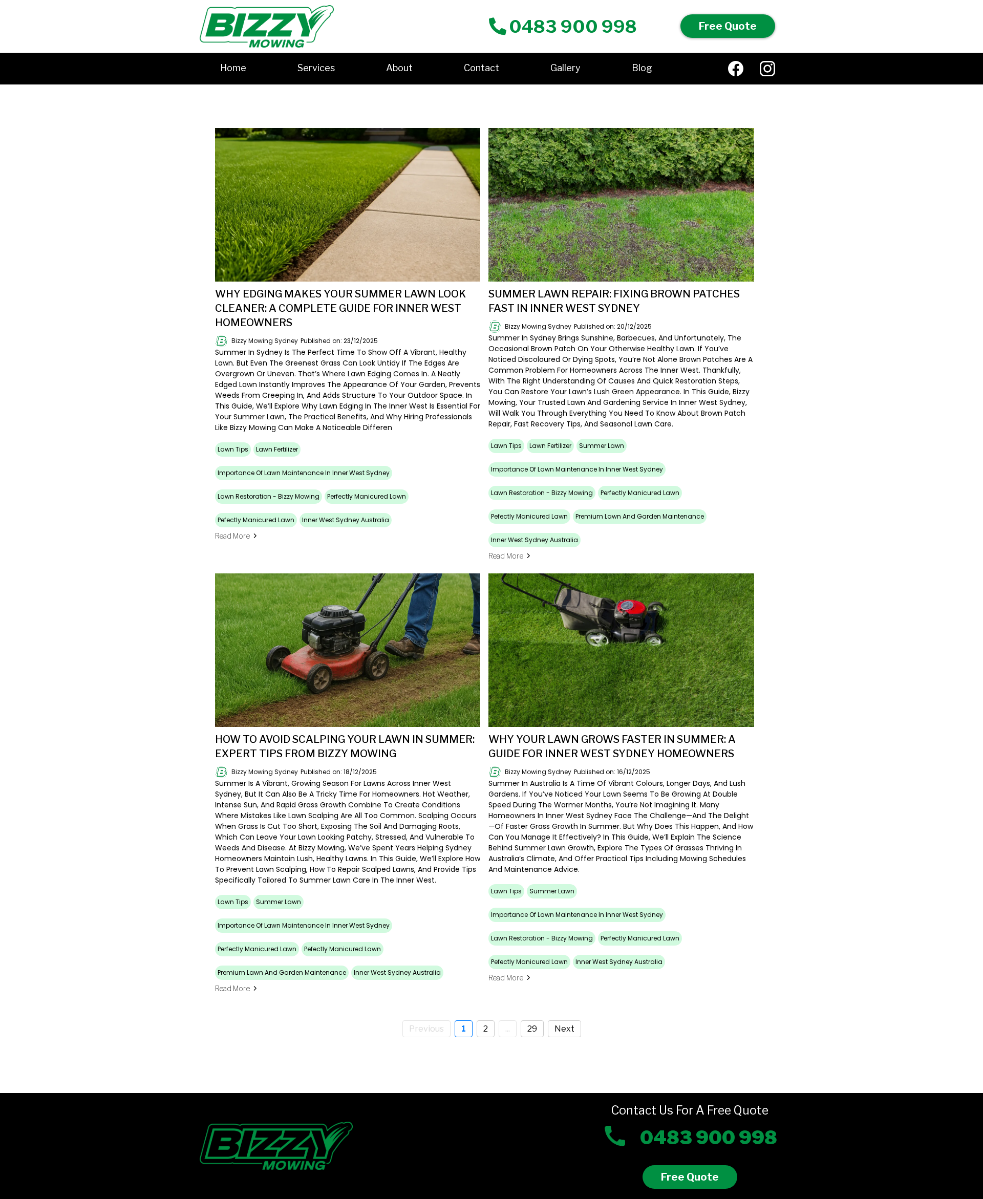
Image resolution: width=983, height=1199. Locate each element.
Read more (232, 535)
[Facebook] (736, 68)
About (399, 67)
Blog (642, 67)
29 (532, 1029)
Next (564, 1029)
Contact (481, 67)
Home (233, 67)
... (507, 1029)
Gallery (565, 67)
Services (316, 67)
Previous (426, 1029)
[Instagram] (767, 68)
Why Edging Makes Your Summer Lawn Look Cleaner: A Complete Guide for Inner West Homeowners (340, 308)
